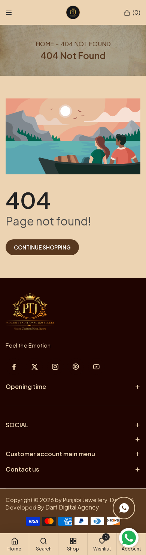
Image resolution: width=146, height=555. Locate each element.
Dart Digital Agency (72, 507)
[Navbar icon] (9, 12)
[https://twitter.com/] (34, 366)
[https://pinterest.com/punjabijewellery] (75, 366)
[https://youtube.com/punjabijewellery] (96, 366)
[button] (132, 12)
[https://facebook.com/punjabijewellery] (14, 366)
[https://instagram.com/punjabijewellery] (55, 366)
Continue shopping (42, 247)
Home (45, 44)
